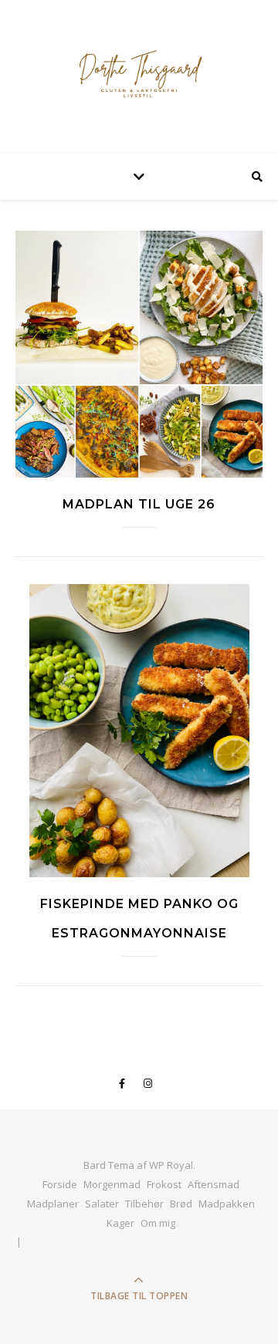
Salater (102, 1204)
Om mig (158, 1223)
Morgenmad (112, 1184)
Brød (181, 1204)
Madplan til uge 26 (139, 504)
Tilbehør (144, 1204)
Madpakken (226, 1204)
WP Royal (171, 1165)
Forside (59, 1184)
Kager (120, 1223)
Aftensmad (213, 1184)
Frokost (164, 1184)
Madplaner (53, 1204)
